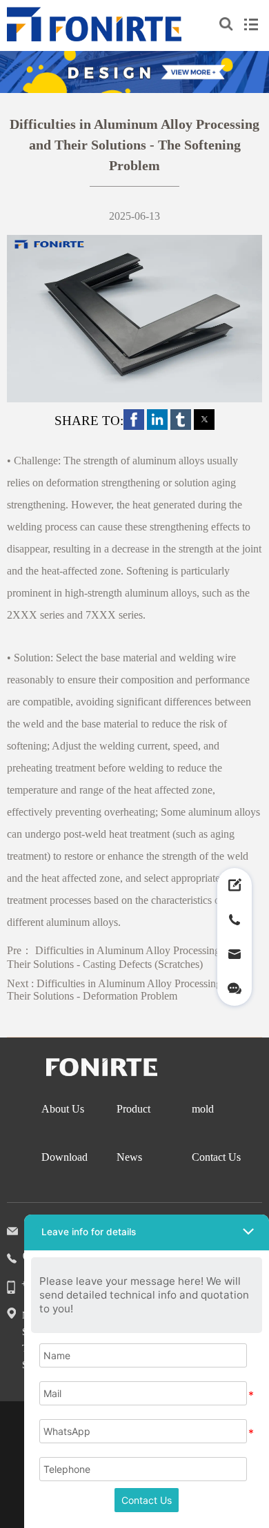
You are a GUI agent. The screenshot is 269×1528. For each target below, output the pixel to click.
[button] (133, 419)
